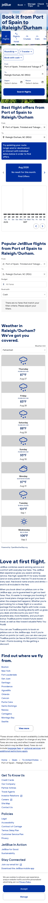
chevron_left (3, 173)
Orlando (5, 694)
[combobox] (24, 127)
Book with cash (12, 57)
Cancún (5, 698)
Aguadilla (6, 690)
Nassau (4, 710)
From (6, 64)
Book (22, 5)
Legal (4, 818)
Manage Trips (32, 5)
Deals (14, 760)
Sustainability (8, 853)
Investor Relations (12, 795)
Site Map (5, 803)
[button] (26, 51)
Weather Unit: (40, 346)
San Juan (5, 678)
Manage (24, 897)
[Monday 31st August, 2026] (21, 214)
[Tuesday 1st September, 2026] (24, 214)
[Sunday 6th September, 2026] (44, 214)
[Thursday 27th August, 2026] (5, 214)
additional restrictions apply (14, 751)
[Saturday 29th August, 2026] (13, 214)
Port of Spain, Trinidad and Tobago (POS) (22, 66)
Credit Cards (7, 780)
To (5, 72)
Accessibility (7, 822)
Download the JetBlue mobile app (17, 868)
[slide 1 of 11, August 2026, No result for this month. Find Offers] (24, 173)
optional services (32, 748)
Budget (4, 279)
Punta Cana (7, 702)
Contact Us (7, 807)
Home (4, 760)
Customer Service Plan (12, 834)
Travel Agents (8, 792)
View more (24, 728)
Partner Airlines (8, 788)
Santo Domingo (9, 706)
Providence (6, 686)
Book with (5, 289)
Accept (24, 889)
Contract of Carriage (11, 826)
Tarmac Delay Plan (10, 830)
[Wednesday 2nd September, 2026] (28, 214)
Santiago (5, 682)
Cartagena (6, 714)
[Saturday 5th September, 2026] (40, 214)
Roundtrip (9, 51)
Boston (5, 667)
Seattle (4, 721)
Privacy (4, 838)
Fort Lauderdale (9, 675)
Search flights (24, 92)
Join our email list (11, 864)
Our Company (8, 784)
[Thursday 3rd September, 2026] (32, 214)
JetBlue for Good (9, 849)
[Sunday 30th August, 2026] (17, 214)
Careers (6, 799)
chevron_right (45, 173)
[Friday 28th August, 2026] (9, 214)
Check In (41, 5)
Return (28, 81)
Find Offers (23, 176)
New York (5, 671)
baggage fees (14, 748)
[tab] (6, 37)
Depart (7, 81)
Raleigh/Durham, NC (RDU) (17, 75)
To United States (30, 760)
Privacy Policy (25, 882)
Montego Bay (7, 717)
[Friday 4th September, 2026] (36, 214)
